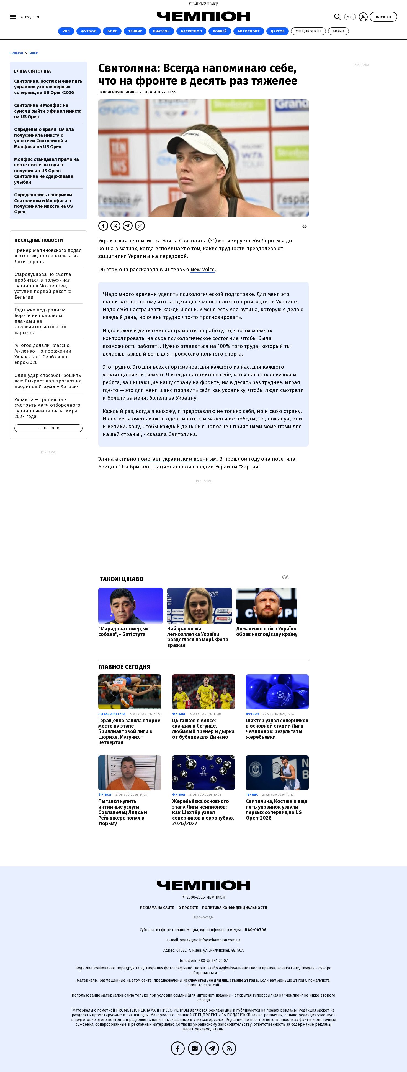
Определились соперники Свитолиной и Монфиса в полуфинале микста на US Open (43, 203)
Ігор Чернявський (116, 92)
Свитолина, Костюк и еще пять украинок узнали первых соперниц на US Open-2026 (276, 809)
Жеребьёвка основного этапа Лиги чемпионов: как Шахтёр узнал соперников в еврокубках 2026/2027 (203, 812)
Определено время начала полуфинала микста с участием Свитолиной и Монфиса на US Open (44, 137)
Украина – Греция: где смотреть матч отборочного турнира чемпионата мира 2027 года (47, 408)
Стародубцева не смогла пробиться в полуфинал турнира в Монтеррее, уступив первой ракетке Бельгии (42, 286)
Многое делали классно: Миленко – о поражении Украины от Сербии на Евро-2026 (42, 354)
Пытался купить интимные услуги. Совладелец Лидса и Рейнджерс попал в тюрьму (122, 812)
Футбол (88, 31)
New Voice (202, 269)
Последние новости (38, 240)
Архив (338, 31)
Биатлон (161, 31)
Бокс (112, 31)
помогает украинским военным (177, 459)
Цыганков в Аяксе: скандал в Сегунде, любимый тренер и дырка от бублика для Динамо (203, 729)
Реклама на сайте (157, 908)
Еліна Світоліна (32, 71)
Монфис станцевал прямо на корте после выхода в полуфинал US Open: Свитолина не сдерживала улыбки (46, 170)
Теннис (135, 31)
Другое (277, 31)
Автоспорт (249, 31)
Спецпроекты (308, 31)
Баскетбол (191, 31)
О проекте (188, 908)
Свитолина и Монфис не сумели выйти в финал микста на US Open (48, 111)
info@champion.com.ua (219, 940)
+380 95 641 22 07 (212, 960)
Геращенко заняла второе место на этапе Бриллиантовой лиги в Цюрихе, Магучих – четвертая (129, 732)
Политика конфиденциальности (234, 908)
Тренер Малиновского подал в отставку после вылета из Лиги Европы (48, 256)
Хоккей (220, 31)
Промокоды (203, 917)
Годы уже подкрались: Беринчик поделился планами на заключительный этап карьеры (40, 321)
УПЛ (66, 31)
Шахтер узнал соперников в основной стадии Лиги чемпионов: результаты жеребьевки (277, 729)
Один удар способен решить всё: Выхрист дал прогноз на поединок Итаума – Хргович (48, 381)
